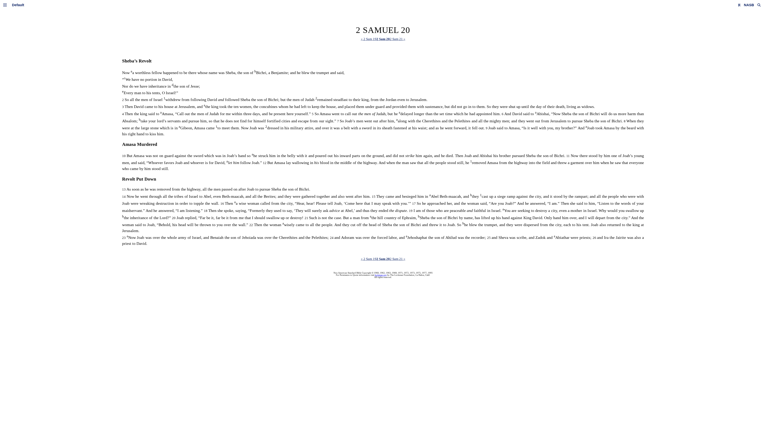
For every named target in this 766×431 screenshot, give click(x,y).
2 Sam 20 (383, 39)
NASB (749, 5)
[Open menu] (5, 5)
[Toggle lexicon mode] (739, 5)
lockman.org (381, 275)
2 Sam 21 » (397, 39)
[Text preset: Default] (18, 5)
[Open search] (759, 5)
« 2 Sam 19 (368, 39)
